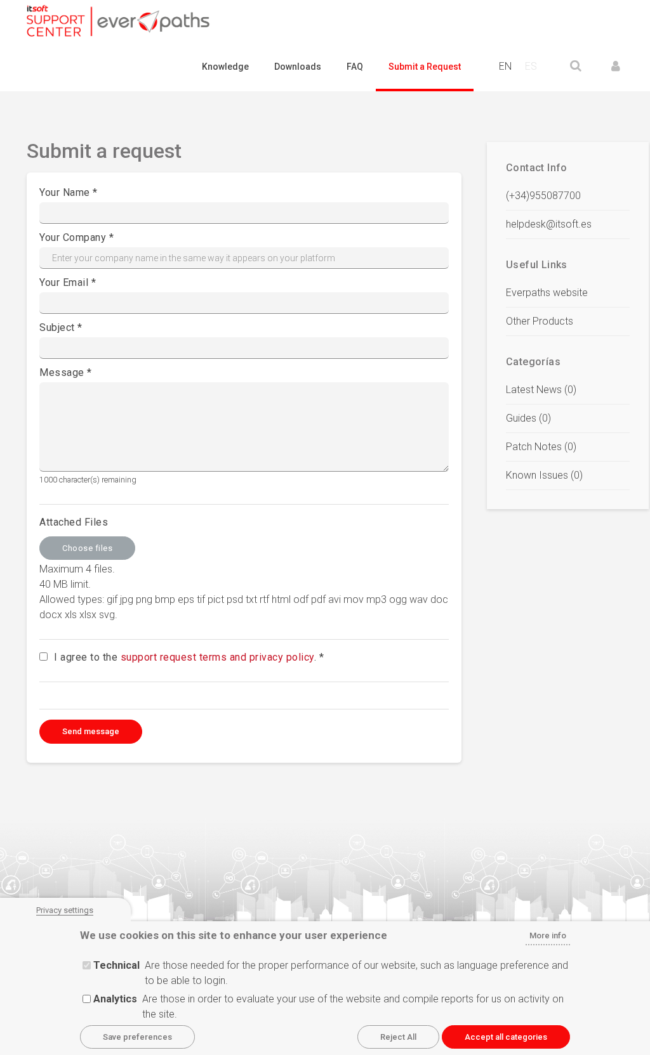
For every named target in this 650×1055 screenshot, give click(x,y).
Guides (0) (528, 418)
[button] (616, 66)
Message (61, 372)
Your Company (72, 237)
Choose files (87, 548)
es (531, 66)
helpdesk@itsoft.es (549, 224)
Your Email (63, 282)
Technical (116, 965)
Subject (57, 327)
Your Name (64, 192)
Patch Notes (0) (541, 447)
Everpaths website (547, 293)
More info (547, 935)
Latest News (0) (541, 390)
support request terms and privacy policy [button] (217, 657)
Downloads (297, 66)
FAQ (355, 66)
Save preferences (137, 1037)
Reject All (398, 1037)
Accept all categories (506, 1037)
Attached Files (73, 522)
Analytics (115, 999)
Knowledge (225, 66)
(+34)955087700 (543, 196)
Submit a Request (424, 66)
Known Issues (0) (544, 475)
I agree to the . (185, 657)
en (505, 66)
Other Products (539, 321)
